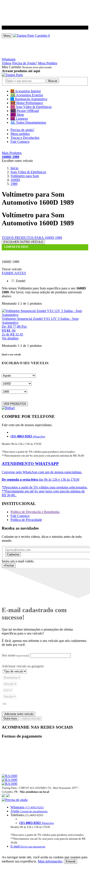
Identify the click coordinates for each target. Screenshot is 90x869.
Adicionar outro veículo (18, 714)
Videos (6, 63)
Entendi (70, 861)
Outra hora (10, 718)
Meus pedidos (20, 134)
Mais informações (50, 861)
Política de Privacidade (26, 520)
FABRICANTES (14, 273)
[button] (45, 823)
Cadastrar (13, 554)
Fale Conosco (19, 141)
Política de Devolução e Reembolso (35, 512)
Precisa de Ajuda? (24, 63)
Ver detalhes (10, 338)
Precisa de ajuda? (22, 130)
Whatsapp (9, 59)
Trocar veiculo (12, 269)
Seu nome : (15, 655)
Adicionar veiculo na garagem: (23, 666)
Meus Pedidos (47, 63)
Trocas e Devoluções (24, 138)
